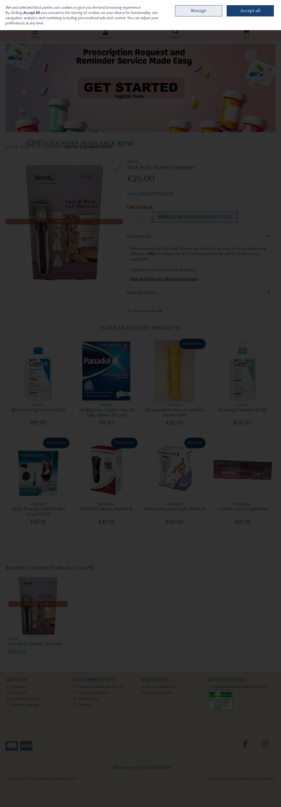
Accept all (250, 10)
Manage (198, 10)
